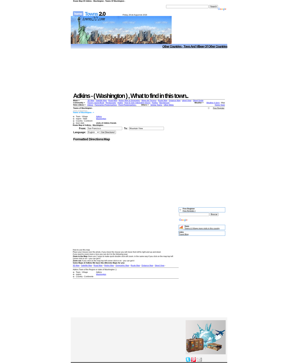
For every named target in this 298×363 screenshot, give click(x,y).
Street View (159, 265)
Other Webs (169, 105)
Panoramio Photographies (106, 105)
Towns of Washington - (80, 110)
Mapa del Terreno (149, 100)
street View (186, 100)
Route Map (162, 100)
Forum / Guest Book (96, 103)
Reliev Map (109, 265)
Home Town (220, 105)
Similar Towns (156, 105)
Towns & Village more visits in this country (202, 228)
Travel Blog (184, 234)
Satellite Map (101, 100)
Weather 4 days (213, 103)
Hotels (120, 103)
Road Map (112, 100)
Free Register (218, 108)
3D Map (91, 100)
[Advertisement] (149, 70)
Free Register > (189, 211)
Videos (90, 105)
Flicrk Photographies (127, 105)
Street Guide (198, 100)
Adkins (99, 116)
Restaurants (111, 103)
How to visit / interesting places (137, 103)
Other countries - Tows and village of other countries (194, 46)
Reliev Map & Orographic (129, 100)
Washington (101, 119)
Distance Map (175, 100)
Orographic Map (122, 265)
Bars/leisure (164, 103)
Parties (155, 103)
